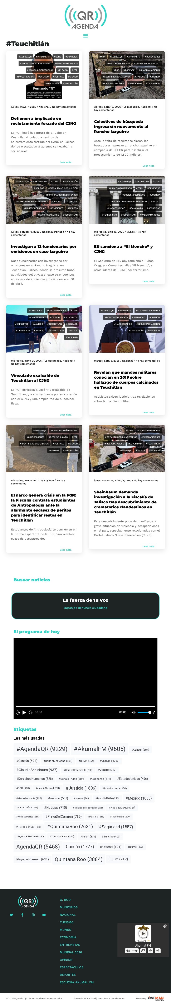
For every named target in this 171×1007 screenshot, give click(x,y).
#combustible (37, 317)
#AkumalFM (43, 57)
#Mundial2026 (107, 798)
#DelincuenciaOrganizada (35, 63)
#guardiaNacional (149, 70)
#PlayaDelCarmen (63, 817)
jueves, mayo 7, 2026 (23, 106)
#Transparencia (62, 836)
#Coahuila (71, 57)
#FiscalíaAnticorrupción (63, 188)
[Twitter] (11, 915)
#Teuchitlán (70, 83)
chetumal (111, 847)
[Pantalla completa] (153, 712)
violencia (154, 450)
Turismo (67, 922)
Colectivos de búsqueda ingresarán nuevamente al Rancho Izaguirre (121, 126)
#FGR (75, 70)
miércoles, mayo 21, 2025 (26, 360)
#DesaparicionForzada (40, 70)
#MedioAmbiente (29, 798)
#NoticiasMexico (122, 807)
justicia (73, 330)
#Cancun (140, 749)
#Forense (129, 70)
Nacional (44, 106)
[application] (85, 678)
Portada (59, 231)
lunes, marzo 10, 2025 (107, 480)
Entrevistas (70, 944)
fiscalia (39, 330)
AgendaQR (72, 324)
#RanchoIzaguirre (113, 83)
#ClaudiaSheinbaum (148, 430)
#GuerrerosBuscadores (117, 77)
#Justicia (58, 77)
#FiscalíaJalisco (114, 444)
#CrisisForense (35, 437)
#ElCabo (63, 70)
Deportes (68, 974)
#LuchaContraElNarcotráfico (129, 201)
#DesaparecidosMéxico (147, 63)
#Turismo (111, 836)
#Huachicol (71, 317)
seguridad (72, 337)
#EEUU (139, 188)
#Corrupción (70, 181)
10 (18, 712)
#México (155, 201)
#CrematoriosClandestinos (121, 437)
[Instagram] (33, 915)
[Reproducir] (24, 712)
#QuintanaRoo (70, 826)
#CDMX (86, 760)
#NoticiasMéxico (27, 816)
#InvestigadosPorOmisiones (32, 201)
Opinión (66, 959)
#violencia (154, 330)
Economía (68, 937)
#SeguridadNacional (148, 324)
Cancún (80, 846)
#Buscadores (152, 57)
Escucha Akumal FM (77, 982)
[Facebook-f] (22, 915)
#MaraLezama (115, 788)
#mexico (73, 77)
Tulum (118, 859)
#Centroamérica (56, 310)
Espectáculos (71, 967)
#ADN (102, 57)
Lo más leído (131, 106)
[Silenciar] (133, 712)
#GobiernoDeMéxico (133, 195)
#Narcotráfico (116, 208)
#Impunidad (138, 317)
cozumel (135, 846)
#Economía (100, 778)
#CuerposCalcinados (148, 310)
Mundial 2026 (71, 952)
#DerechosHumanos (66, 63)
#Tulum (88, 836)
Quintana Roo (79, 859)
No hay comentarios (64, 106)
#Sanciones (136, 208)
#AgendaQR (25, 57)
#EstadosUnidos (132, 778)
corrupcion (23, 330)
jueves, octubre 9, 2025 (25, 231)
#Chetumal (109, 760)
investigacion (56, 330)
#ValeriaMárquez (150, 215)
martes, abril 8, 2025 (106, 360)
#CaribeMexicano (57, 760)
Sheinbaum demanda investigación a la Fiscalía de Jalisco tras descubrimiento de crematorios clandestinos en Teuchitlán (125, 502)
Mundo (131, 231)
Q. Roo (50, 480)
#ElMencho (153, 188)
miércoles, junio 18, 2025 (109, 231)
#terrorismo (109, 215)
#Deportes (107, 769)
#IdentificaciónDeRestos (34, 444)
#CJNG (57, 57)
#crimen (55, 317)
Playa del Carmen (32, 859)
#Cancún (26, 761)
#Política (96, 816)
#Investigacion (25, 77)
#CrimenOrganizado (120, 188)
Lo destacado (52, 360)
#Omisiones (56, 208)
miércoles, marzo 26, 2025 (27, 480)
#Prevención (120, 816)
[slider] (144, 712)
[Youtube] (44, 915)
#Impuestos (21, 324)
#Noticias (55, 808)
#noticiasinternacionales (88, 807)
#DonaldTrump (71, 778)
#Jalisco (43, 77)
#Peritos (73, 208)
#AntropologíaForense (64, 430)
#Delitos (39, 188)
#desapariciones (58, 437)
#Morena (81, 798)
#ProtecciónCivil (28, 827)
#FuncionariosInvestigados (62, 195)
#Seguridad (52, 83)
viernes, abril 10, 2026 (107, 106)
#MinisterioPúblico (35, 208)
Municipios (69, 907)
